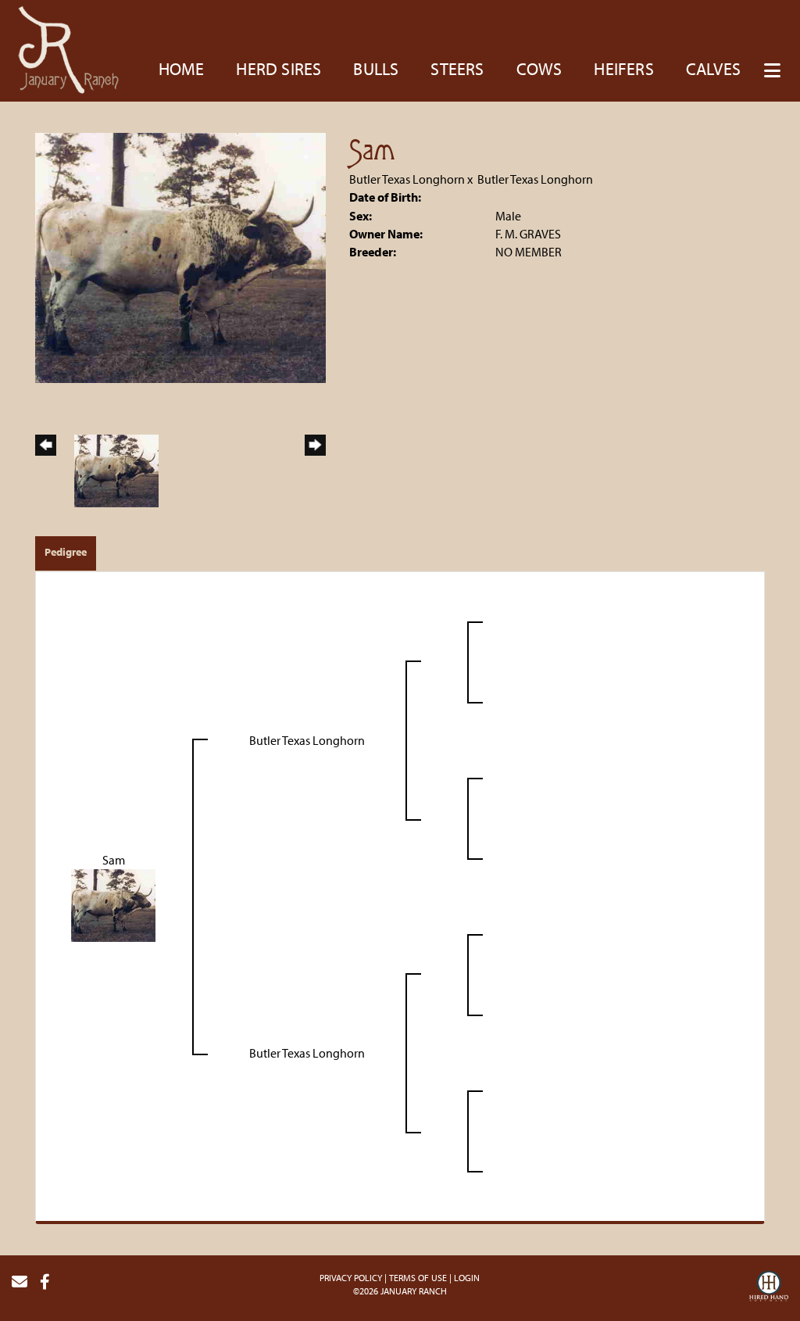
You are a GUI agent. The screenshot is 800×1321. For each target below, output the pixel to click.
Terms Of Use (418, 1277)
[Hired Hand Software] (768, 1288)
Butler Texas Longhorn (407, 179)
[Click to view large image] (180, 256)
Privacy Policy (351, 1277)
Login (467, 1277)
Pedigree (66, 552)
